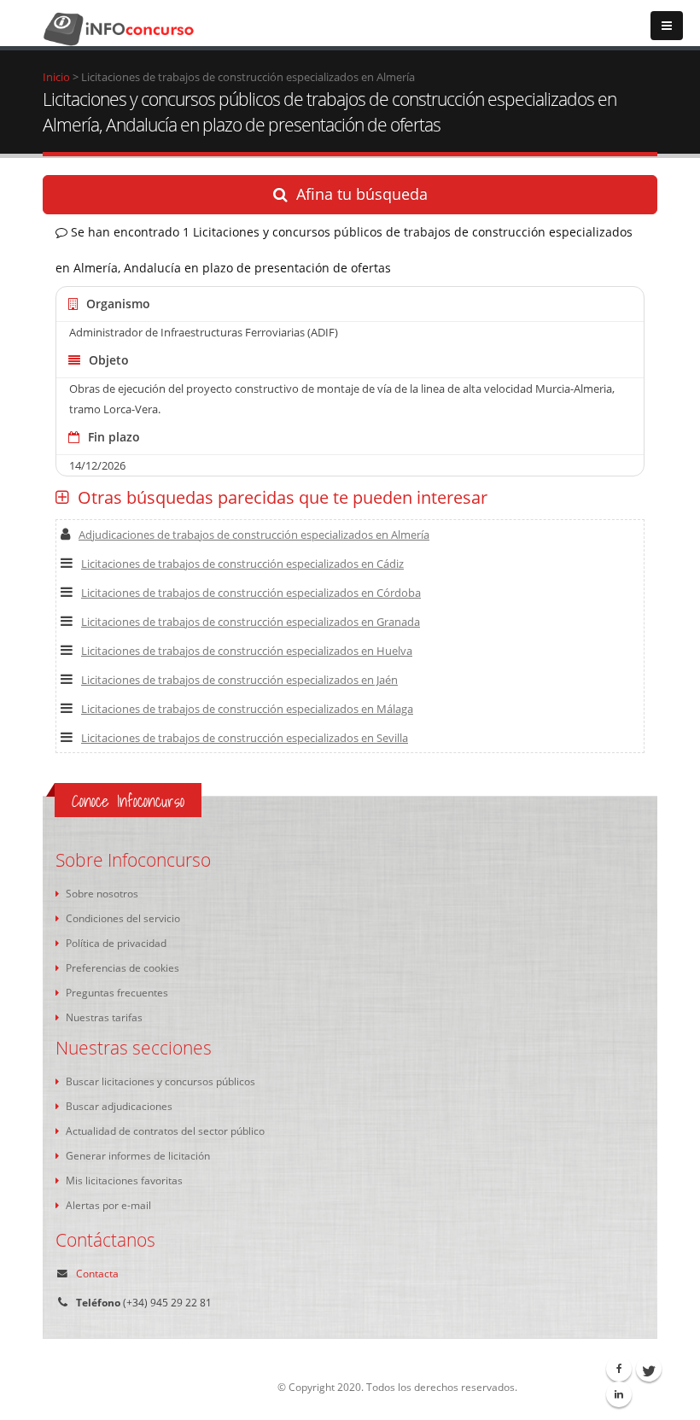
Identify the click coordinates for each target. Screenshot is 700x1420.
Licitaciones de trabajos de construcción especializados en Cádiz (242, 563)
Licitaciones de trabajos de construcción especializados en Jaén (239, 679)
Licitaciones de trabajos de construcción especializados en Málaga (247, 708)
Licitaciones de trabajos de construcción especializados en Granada (250, 621)
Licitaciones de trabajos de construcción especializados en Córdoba (251, 592)
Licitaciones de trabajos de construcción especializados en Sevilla (244, 737)
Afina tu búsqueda (362, 194)
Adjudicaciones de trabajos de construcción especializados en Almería (254, 534)
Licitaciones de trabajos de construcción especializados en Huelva (246, 650)
